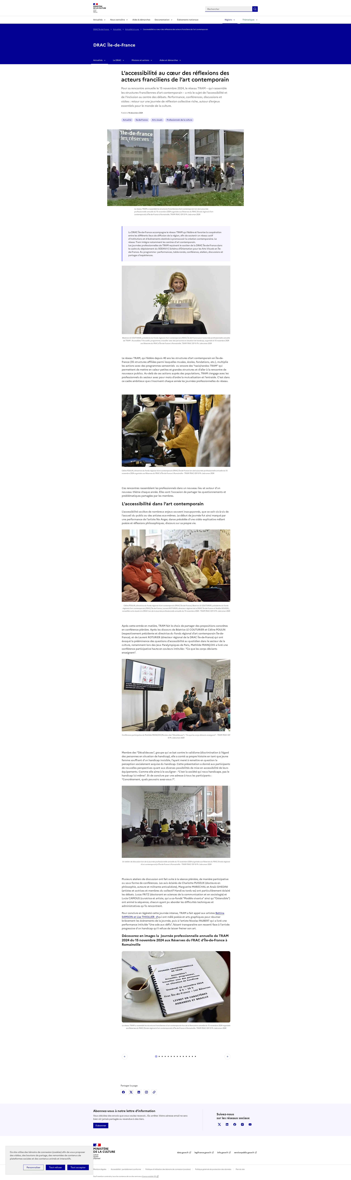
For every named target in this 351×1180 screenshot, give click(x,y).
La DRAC (117, 60)
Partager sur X (131, 1092)
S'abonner (100, 1125)
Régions (228, 19)
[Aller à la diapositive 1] (156, 1056)
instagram (242, 1124)
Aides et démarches (169, 60)
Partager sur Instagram (146, 1092)
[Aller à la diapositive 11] (186, 1056)
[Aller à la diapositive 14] (195, 1056)
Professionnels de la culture (179, 120)
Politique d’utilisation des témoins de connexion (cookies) (168, 1169)
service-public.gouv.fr (244, 1152)
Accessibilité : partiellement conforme (126, 1169)
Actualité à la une (132, 29)
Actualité (127, 120)
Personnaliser (33, 1167)
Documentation (162, 19)
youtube (250, 1124)
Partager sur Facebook (123, 1092)
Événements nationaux (187, 19)
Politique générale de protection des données (213, 1169)
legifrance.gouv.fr (203, 1152)
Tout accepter (78, 1167)
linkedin (227, 1124)
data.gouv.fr (183, 1152)
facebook (234, 1124)
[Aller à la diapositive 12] (189, 1056)
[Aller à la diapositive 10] (183, 1056)
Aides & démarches (141, 19)
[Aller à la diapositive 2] (159, 1056)
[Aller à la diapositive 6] (171, 1056)
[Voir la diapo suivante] (227, 1057)
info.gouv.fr (222, 1152)
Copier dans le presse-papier (154, 1092)
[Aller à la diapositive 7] (174, 1056)
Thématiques (248, 19)
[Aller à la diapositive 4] (165, 1056)
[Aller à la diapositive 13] (192, 1056)
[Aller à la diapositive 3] (162, 1056)
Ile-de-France (142, 120)
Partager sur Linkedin (138, 1092)
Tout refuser (55, 1167)
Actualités (98, 19)
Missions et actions (140, 60)
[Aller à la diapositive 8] (177, 1056)
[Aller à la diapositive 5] (168, 1056)
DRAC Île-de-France (101, 29)
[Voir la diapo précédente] (125, 1057)
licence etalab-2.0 (149, 1176)
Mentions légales (99, 1169)
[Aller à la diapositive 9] (180, 1056)
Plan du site (240, 1169)
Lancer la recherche (255, 9)
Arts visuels (157, 120)
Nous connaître (117, 19)
